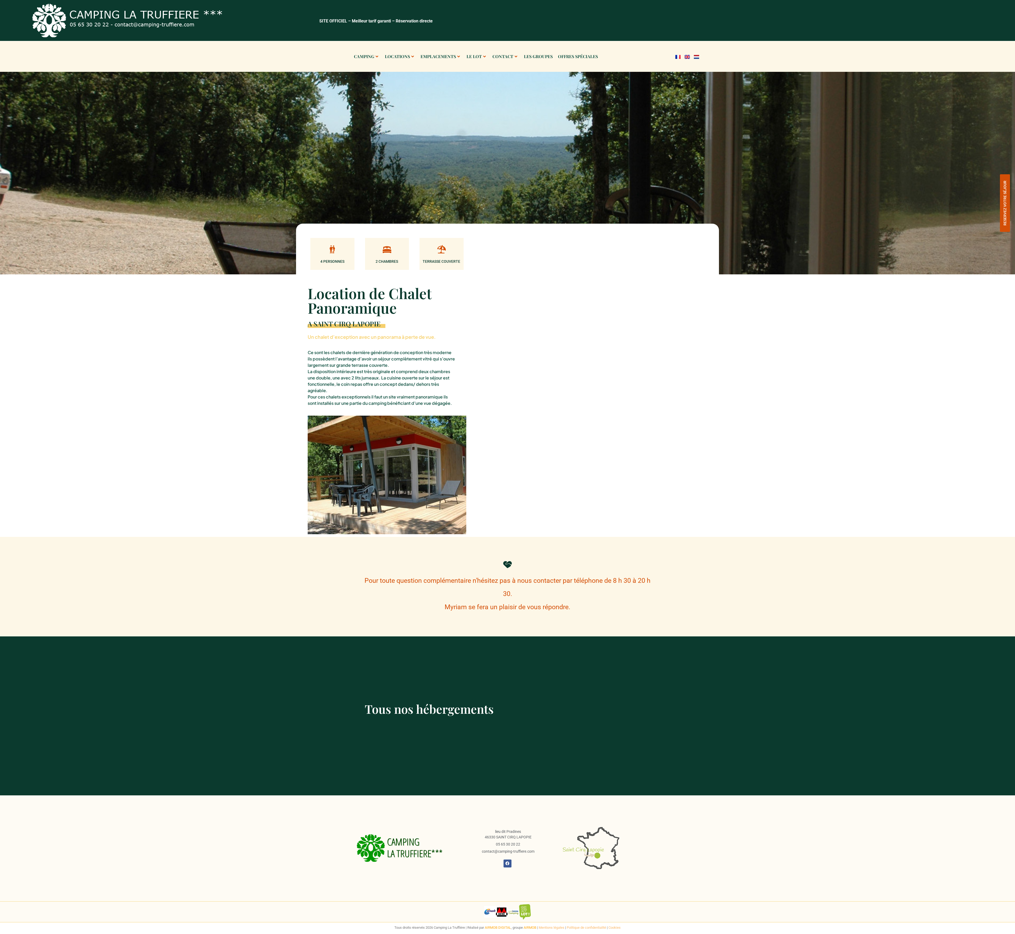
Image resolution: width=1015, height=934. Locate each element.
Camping (364, 56)
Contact (502, 56)
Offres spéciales (578, 56)
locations (397, 56)
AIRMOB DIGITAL (498, 928)
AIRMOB (530, 928)
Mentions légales (551, 928)
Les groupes (538, 56)
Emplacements (438, 56)
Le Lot (474, 56)
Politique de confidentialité (586, 928)
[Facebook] (507, 863)
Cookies (614, 928)
